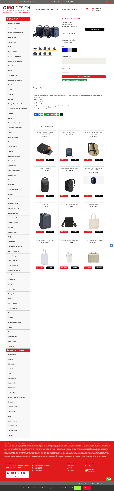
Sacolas (10, 317)
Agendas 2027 (12, 37)
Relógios (10, 313)
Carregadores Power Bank (16, 104)
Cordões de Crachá (14, 23)
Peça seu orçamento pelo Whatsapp (75, 80)
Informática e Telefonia (15, 218)
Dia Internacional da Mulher (16, 397)
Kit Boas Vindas (13, 222)
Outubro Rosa (12, 430)
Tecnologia (11, 332)
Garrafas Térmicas (13, 208)
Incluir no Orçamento (84, 76)
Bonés (10, 70)
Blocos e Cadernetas (14, 56)
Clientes (69, 469)
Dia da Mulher (12, 161)
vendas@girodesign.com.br (27, 2)
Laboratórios (12, 411)
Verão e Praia (12, 341)
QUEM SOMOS (45, 9)
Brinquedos (11, 364)
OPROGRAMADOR (100, 483)
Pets (9, 298)
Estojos (10, 194)
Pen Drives (11, 289)
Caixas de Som (12, 75)
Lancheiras (11, 241)
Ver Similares (95, 29)
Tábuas (10, 327)
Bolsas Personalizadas (15, 61)
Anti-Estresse (12, 42)
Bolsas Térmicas (13, 66)
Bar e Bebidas (12, 51)
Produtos (69, 467)
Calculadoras (12, 85)
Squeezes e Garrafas (14, 322)
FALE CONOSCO (72, 9)
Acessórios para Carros (15, 28)
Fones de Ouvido (13, 203)
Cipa (9, 373)
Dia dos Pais (12, 175)
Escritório (11, 184)
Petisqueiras (12, 294)
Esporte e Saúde (13, 189)
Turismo (10, 435)
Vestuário (11, 346)
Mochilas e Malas (13, 275)
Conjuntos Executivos (15, 127)
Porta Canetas (12, 303)
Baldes (10, 47)
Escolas (10, 402)
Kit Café (10, 227)
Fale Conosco (70, 470)
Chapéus (10, 113)
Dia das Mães (12, 383)
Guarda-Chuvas (13, 213)
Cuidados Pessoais (14, 156)
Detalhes (50, 160)
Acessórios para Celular (15, 32)
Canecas (10, 89)
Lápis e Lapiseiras (13, 251)
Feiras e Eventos (13, 406)
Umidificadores (12, 336)
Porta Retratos (12, 308)
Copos (10, 142)
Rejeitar (87, 488)
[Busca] (87, 9)
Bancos (10, 359)
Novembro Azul (12, 425)
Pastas (10, 284)
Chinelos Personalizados (15, 123)
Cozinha (10, 151)
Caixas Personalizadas (15, 80)
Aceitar (78, 488)
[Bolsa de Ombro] (46, 30)
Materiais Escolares (14, 270)
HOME (38, 9)
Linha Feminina (12, 260)
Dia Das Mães (12, 165)
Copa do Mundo (13, 137)
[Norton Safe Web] (90, 470)
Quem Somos (70, 465)
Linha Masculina (13, 265)
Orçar (40, 160)
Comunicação (12, 378)
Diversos (10, 180)
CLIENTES (63, 9)
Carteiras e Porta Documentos (17, 108)
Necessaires (11, 279)
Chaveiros (11, 118)
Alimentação (12, 354)
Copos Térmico (12, 146)
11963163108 (69, 2)
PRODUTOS (54, 9)
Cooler (10, 132)
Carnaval (10, 99)
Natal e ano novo (13, 421)
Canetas (10, 94)
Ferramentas (12, 199)
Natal (9, 416)
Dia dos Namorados (14, 170)
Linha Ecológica (13, 256)
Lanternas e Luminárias (15, 246)
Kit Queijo (11, 237)
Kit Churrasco (12, 232)
